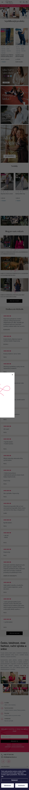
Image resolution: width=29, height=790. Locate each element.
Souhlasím (21, 785)
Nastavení (14, 780)
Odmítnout (7, 785)
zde (2, 776)
